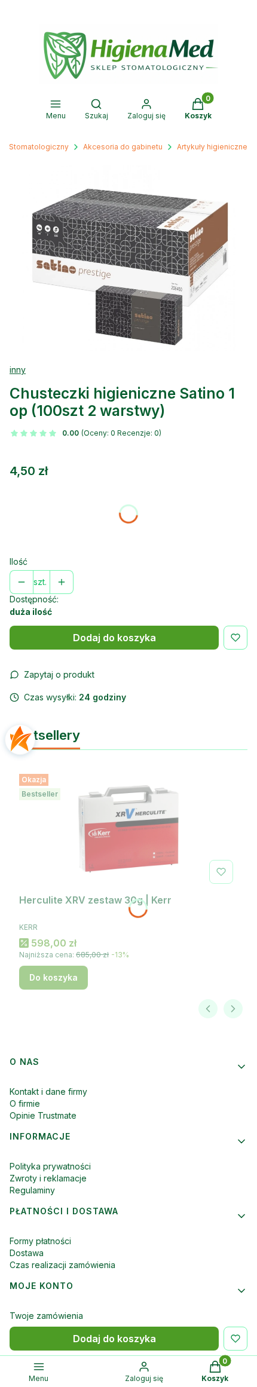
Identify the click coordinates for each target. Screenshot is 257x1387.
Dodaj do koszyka (114, 638)
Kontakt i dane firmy (48, 1091)
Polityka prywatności (50, 1166)
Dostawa (27, 1253)
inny (18, 370)
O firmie (25, 1103)
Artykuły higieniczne (212, 146)
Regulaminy (32, 1190)
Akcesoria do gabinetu (123, 146)
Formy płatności (40, 1241)
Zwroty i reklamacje (48, 1178)
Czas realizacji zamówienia (62, 1265)
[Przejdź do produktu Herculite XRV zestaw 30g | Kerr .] (128, 829)
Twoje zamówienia (46, 1316)
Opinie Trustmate (43, 1115)
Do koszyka (53, 977)
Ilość (18, 561)
